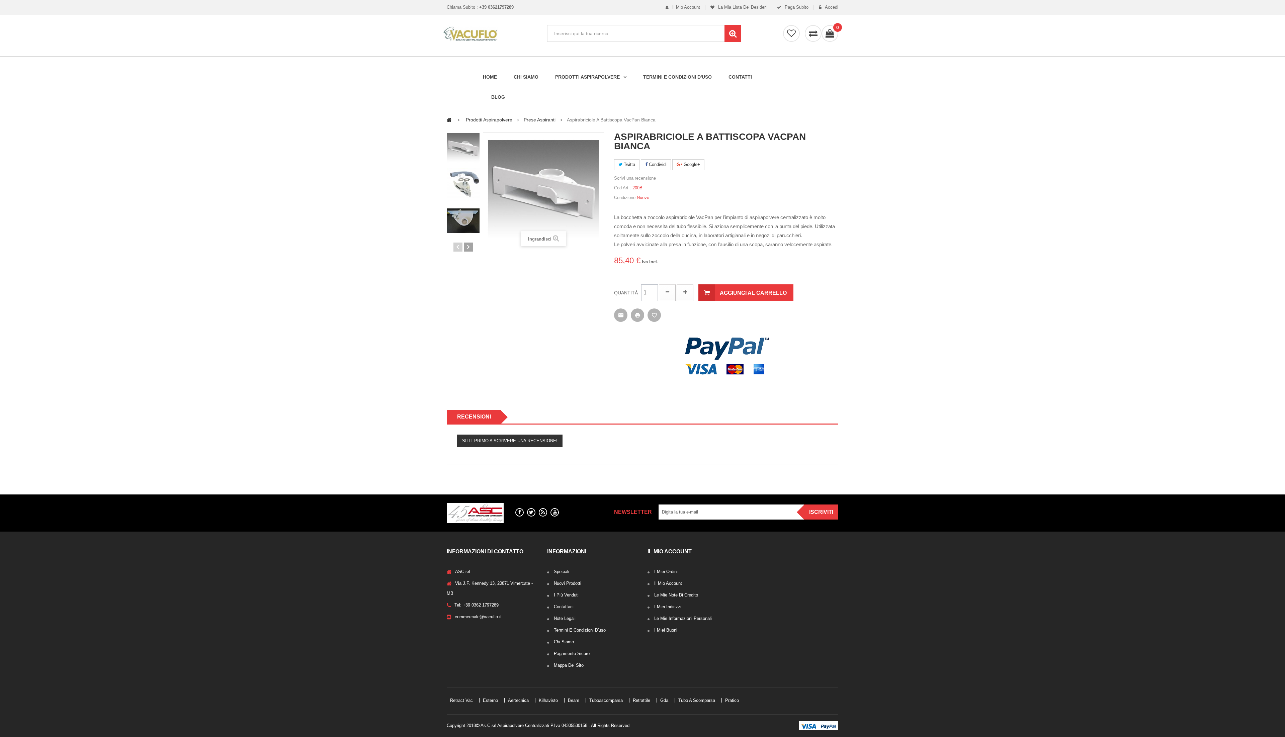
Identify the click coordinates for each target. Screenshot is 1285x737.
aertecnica (518, 700)
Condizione (624, 197)
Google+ (691, 164)
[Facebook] (519, 512)
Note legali (565, 618)
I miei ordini (666, 571)
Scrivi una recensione (635, 178)
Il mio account (685, 7)
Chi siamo (564, 641)
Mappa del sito (569, 665)
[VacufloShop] (492, 34)
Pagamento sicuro (572, 653)
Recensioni (474, 417)
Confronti (813, 33)
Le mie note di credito (676, 594)
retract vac (461, 700)
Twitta (628, 164)
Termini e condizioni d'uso (580, 630)
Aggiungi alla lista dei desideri (654, 315)
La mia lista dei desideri (742, 7)
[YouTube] (554, 512)
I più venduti (566, 594)
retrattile (641, 700)
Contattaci (564, 606)
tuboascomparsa (606, 700)
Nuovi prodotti (567, 583)
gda (664, 700)
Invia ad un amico (620, 315)
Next (468, 247)
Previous (457, 247)
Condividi (657, 164)
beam (573, 700)
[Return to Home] (449, 119)
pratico (732, 700)
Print (637, 315)
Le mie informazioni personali (683, 618)
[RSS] (543, 512)
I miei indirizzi (667, 606)
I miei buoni (665, 630)
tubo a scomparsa (696, 700)
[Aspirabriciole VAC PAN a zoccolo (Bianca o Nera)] (463, 148)
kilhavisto (548, 700)
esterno (490, 700)
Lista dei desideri (791, 33)
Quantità (626, 292)
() (837, 27)
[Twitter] (531, 512)
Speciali (561, 571)
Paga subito (795, 7)
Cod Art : (622, 187)
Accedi (831, 7)
